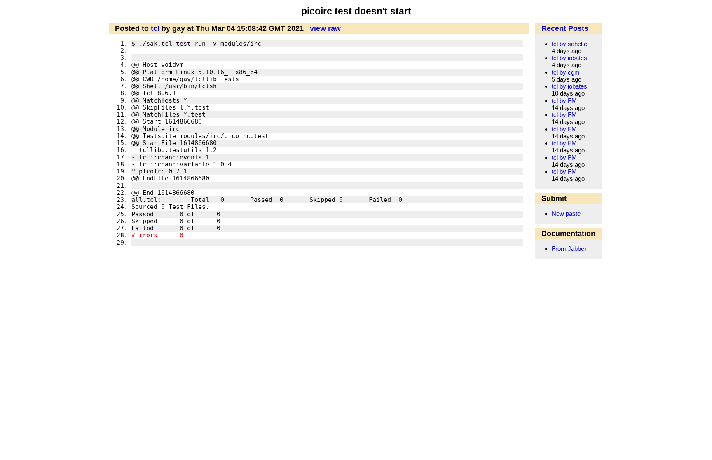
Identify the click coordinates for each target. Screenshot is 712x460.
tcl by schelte (569, 43)
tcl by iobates (569, 57)
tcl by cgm (566, 72)
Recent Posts (564, 28)
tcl (155, 28)
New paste (566, 213)
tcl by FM (564, 100)
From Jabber (569, 248)
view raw (325, 28)
